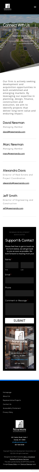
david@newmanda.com (14, 132)
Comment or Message (16, 300)
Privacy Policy (12, 464)
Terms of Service (26, 464)
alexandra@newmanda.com (16, 183)
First (6, 270)
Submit (19, 321)
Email (8, 275)
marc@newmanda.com (14, 153)
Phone (8, 288)
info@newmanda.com (19, 359)
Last (22, 270)
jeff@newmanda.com (13, 208)
